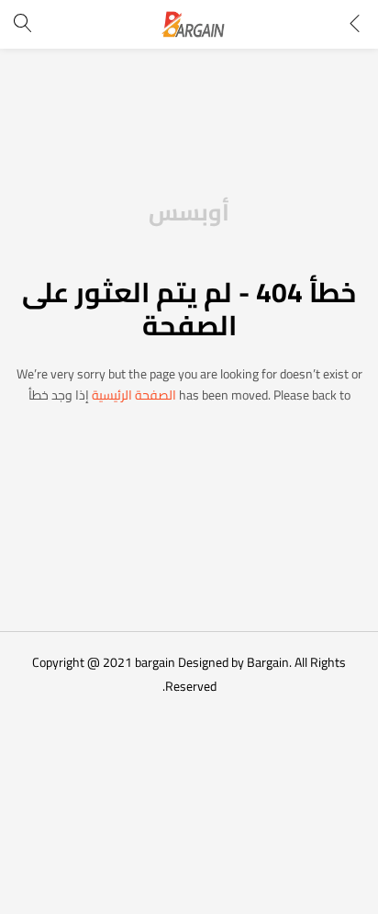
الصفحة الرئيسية (134, 395)
